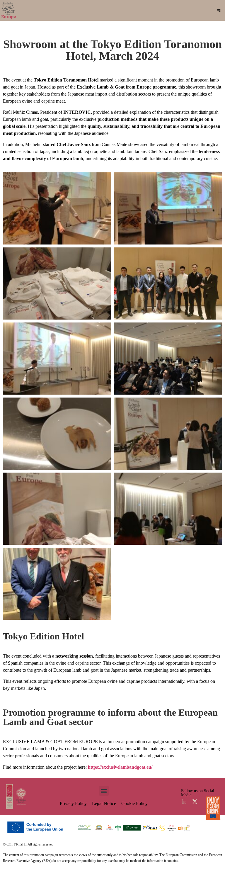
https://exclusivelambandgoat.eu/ (120, 767)
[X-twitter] (194, 801)
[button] (219, 11)
